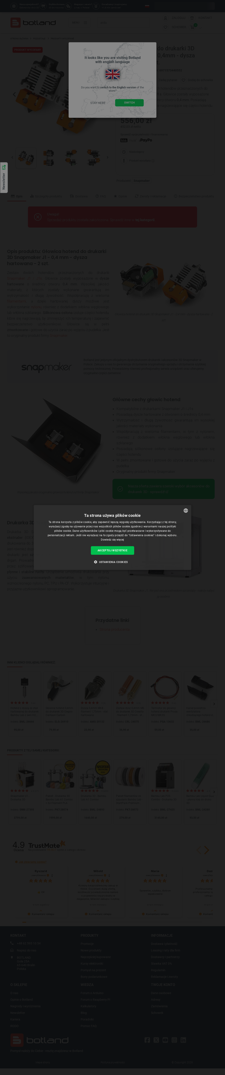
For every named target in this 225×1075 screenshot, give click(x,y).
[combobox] (185, 510)
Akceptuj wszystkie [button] (112, 550)
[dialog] (112, 537)
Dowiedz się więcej (112, 539)
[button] (112, 561)
